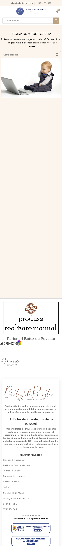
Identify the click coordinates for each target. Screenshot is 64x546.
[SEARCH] (56, 21)
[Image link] (30, 528)
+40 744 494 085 (44, 3)
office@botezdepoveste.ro (22, 3)
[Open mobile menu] (4, 11)
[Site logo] (30, 11)
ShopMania (19, 518)
